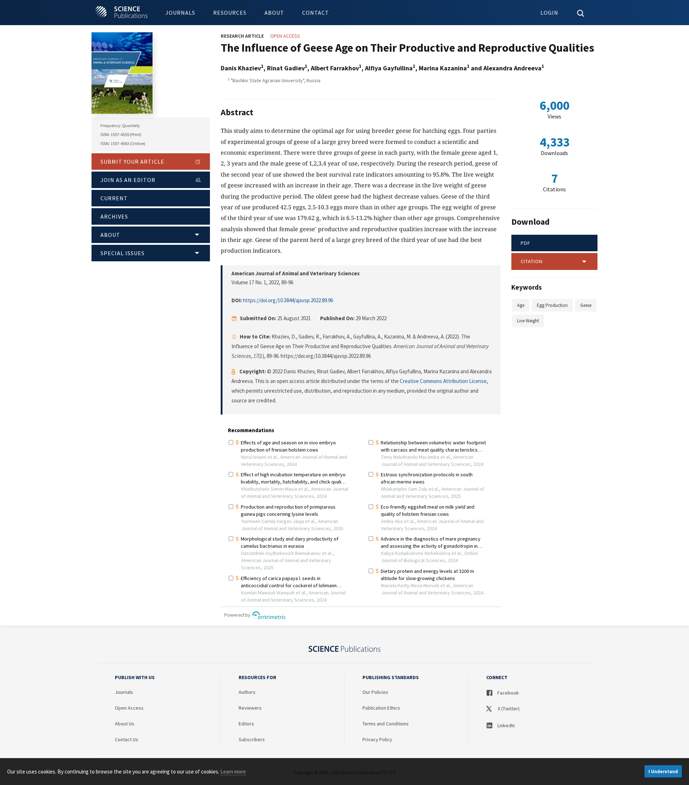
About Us (124, 723)
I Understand (663, 771)
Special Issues (122, 253)
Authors (247, 692)
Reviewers (250, 708)
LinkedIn (505, 725)
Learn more (233, 771)
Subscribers (252, 739)
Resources (230, 12)
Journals (180, 12)
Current (114, 198)
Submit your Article (132, 161)
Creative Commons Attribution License (443, 381)
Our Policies (375, 692)
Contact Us (126, 739)
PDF (525, 243)
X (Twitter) (508, 708)
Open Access (129, 708)
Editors (246, 723)
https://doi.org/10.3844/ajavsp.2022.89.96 (288, 300)
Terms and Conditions (385, 723)
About (274, 12)
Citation (532, 261)
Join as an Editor (127, 179)
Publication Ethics (381, 708)
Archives (114, 216)
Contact (315, 12)
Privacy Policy (377, 739)
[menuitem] (180, 12)
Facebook (507, 693)
